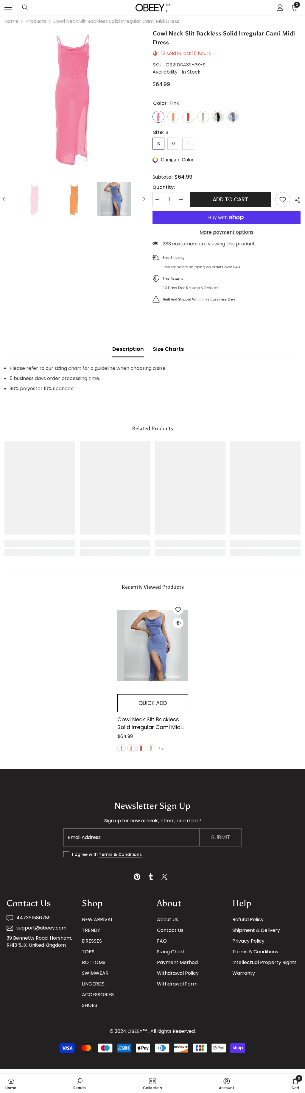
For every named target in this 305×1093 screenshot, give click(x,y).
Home (11, 21)
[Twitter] (164, 876)
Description (128, 349)
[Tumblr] (150, 876)
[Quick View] (178, 623)
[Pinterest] (137, 876)
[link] (39, 543)
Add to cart (230, 199)
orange (131, 748)
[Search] (25, 7)
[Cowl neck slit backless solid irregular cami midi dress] (152, 645)
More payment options (226, 232)
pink (121, 748)
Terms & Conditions (120, 854)
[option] (74, 98)
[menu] (8, 7)
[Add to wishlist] (282, 199)
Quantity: (163, 187)
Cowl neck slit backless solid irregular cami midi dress (149, 723)
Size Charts (168, 349)
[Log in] (280, 7)
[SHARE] (295, 200)
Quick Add (153, 703)
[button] (6, 198)
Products (35, 21)
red (141, 748)
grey (151, 748)
